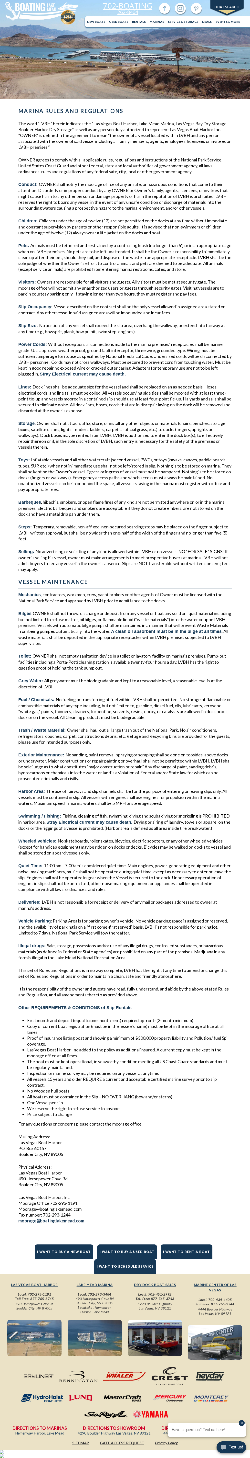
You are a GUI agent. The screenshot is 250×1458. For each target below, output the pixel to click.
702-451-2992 (160, 1294)
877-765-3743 (162, 1299)
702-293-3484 (99, 1294)
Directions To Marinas (39, 1428)
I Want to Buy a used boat (127, 1252)
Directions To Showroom (114, 1428)
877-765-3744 (222, 1304)
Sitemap (80, 1442)
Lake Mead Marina (95, 1285)
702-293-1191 (39, 1294)
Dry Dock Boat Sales (155, 1285)
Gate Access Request (122, 1442)
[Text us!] (231, 1448)
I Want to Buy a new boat (64, 1252)
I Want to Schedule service (125, 1266)
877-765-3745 (42, 1299)
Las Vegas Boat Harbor (34, 1285)
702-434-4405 (220, 1300)
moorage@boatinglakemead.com (51, 1220)
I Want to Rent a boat (186, 1252)
